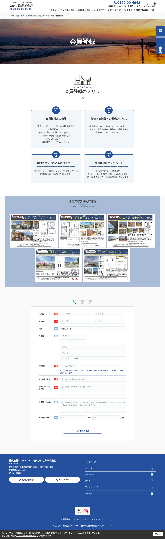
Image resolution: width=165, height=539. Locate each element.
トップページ (90, 462)
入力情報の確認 (82, 431)
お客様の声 (99, 10)
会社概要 (128, 10)
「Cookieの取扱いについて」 (26, 536)
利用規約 (66, 519)
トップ (54, 10)
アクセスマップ (91, 487)
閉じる (158, 534)
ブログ (87, 481)
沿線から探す (84, 10)
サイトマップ (99, 519)
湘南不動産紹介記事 (145, 10)
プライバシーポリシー (81, 519)
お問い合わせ (114, 10)
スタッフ (88, 468)
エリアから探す (67, 10)
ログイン (146, 6)
